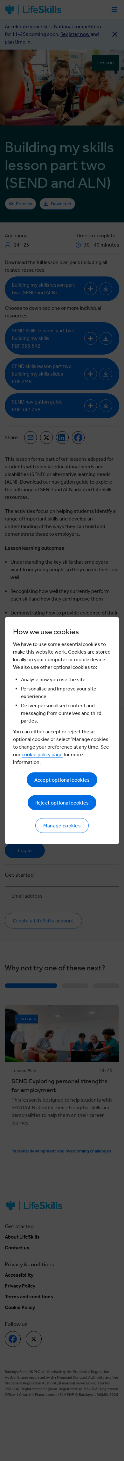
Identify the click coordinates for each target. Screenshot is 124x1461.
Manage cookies (62, 826)
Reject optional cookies (62, 803)
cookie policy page (42, 754)
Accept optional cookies (62, 780)
